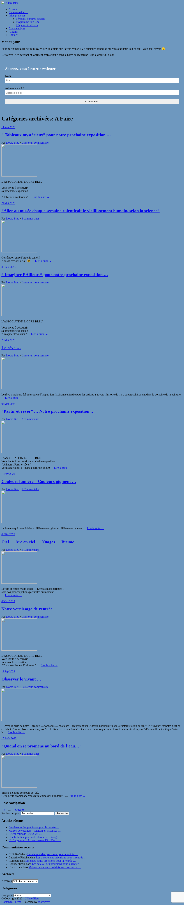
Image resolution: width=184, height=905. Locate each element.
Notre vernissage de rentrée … (29, 609)
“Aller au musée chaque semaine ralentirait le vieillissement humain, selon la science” (80, 210)
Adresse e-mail (14, 88)
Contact (13, 34)
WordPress (44, 901)
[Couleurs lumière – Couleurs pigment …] (19, 522)
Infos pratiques (17, 15)
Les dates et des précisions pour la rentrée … (34, 827)
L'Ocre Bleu (32, 898)
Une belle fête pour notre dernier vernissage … (35, 837)
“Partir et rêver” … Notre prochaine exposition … (48, 411)
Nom (8, 76)
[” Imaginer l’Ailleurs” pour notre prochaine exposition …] (19, 315)
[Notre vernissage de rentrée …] (19, 649)
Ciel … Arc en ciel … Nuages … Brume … (40, 542)
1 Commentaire (30, 489)
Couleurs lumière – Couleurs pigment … (38, 481)
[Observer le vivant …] (19, 719)
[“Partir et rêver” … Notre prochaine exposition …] (19, 451)
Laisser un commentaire (35, 142)
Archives (6, 880)
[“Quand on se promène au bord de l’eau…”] (19, 786)
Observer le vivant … (21, 679)
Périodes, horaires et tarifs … (32, 18)
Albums (13, 31)
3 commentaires (30, 218)
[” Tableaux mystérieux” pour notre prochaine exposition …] (19, 175)
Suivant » (20, 809)
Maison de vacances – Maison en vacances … (35, 830)
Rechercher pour (10, 813)
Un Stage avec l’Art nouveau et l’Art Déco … (35, 840)
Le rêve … (11, 347)
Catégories (7, 895)
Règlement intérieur (27, 25)
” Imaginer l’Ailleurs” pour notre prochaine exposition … (54, 274)
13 (13, 809)
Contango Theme (11, 901)
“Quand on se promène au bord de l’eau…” (41, 746)
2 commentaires (30, 419)
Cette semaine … (18, 12)
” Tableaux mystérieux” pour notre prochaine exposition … (56, 134)
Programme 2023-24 (27, 21)
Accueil (13, 9)
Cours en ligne (17, 28)
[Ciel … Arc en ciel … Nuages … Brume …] (19, 582)
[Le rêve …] (19, 388)
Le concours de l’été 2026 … (25, 833)
